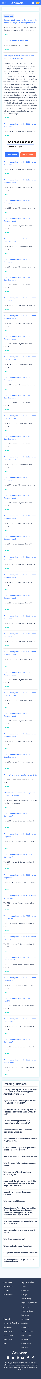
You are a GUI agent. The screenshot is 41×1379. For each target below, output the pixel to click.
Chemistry (25, 1291)
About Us (24, 1323)
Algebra (24, 1286)
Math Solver (7, 1339)
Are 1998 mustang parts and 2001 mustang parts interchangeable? (16, 1122)
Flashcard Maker (9, 1331)
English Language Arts (29, 1303)
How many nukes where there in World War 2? (19, 1231)
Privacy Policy (26, 1335)
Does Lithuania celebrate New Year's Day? (20, 1156)
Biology (24, 1295)
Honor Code (7, 1327)
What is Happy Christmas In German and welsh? (19, 1164)
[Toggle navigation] (3, 2)
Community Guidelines (11, 1323)
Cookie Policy (26, 1344)
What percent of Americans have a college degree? (17, 1173)
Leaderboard (7, 1286)
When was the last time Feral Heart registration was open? (17, 1131)
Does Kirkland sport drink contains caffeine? (17, 1193)
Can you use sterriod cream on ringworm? (20, 1253)
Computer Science (27, 1311)
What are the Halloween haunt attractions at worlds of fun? (20, 1139)
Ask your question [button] (28, 155)
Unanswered (7, 1295)
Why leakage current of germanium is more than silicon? (18, 1260)
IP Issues (24, 1348)
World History (26, 1299)
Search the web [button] (12, 155)
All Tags (6, 1291)
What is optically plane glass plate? (17, 1246)
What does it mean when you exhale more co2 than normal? (20, 1222)
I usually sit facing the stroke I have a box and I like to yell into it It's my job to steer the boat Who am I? (20, 1091)
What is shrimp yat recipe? (14, 1239)
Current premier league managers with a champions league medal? (19, 1148)
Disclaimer (25, 1339)
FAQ (5, 1344)
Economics (25, 1315)
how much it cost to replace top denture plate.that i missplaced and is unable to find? (19, 1111)
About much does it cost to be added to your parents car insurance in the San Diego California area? (19, 1183)
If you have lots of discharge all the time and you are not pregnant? (19, 1101)
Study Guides (8, 1335)
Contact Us (25, 1327)
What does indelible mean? (14, 1201)
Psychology (25, 1307)
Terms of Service (27, 1331)
